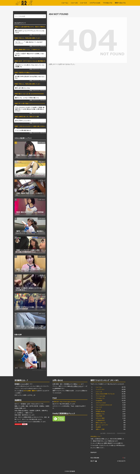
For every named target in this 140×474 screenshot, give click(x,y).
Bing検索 (98, 427)
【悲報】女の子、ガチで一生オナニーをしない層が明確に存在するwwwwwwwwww (30, 61)
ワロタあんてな (100, 398)
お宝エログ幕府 (100, 418)
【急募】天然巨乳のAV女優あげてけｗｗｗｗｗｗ (27, 72)
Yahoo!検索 (99, 416)
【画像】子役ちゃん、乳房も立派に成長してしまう (27, 38)
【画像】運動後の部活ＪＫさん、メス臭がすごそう (27, 49)
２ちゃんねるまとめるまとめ (104, 405)
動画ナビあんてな (101, 422)
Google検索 (99, 400)
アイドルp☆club (100, 396)
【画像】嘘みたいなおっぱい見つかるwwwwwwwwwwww (29, 93)
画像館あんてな (100, 413)
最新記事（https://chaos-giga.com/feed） (65, 401)
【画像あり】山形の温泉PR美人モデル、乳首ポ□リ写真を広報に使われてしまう (30, 26)
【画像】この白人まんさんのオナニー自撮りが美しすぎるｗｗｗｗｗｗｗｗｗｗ (30, 126)
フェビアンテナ (100, 389)
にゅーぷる (99, 391)
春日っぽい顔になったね (22, 88)
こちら (79, 384)
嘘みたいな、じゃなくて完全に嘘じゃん (27, 97)
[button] (44, 16)
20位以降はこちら (95, 436)
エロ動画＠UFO (100, 420)
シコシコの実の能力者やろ (23, 130)
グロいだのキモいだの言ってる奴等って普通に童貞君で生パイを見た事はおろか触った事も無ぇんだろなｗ (29, 109)
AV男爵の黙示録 (100, 411)
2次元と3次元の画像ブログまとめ (105, 393)
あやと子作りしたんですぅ (23, 120)
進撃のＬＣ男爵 (100, 429)
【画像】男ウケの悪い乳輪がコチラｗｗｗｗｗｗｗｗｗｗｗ (29, 103)
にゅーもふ (99, 387)
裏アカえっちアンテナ (102, 425)
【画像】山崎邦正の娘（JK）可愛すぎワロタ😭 (26, 116)
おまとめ (98, 409)
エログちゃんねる (101, 402)
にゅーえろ (99, 407)
